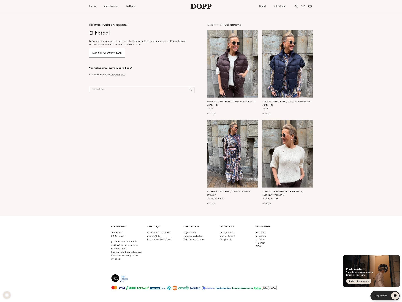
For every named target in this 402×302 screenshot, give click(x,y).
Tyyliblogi (131, 6)
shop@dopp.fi (118, 75)
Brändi (262, 6)
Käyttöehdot (189, 232)
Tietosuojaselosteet (193, 236)
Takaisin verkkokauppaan (107, 53)
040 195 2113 (228, 236)
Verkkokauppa (111, 6)
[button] (7, 295)
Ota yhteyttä (226, 239)
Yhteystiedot (280, 6)
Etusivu (92, 6)
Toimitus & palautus (193, 239)
